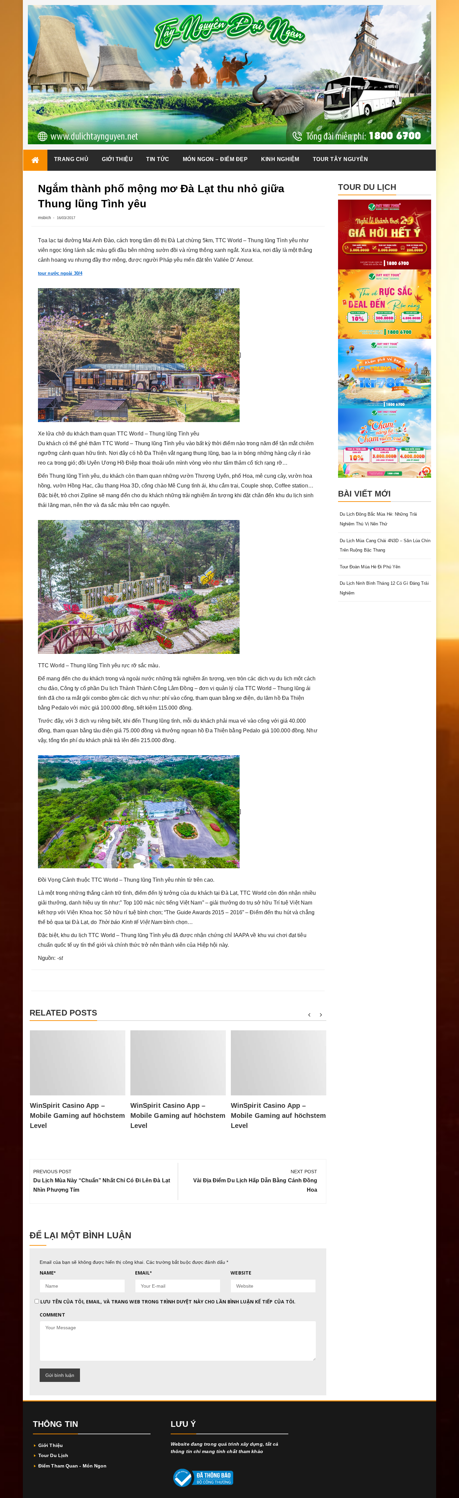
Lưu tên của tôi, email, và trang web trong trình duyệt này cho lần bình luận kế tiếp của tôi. (167, 1301)
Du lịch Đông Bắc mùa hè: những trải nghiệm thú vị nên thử (378, 519)
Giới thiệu (117, 159)
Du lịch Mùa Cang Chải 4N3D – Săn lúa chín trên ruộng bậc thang (385, 545)
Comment (52, 1314)
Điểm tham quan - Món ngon (72, 1465)
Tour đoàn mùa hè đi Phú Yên (370, 566)
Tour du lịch (53, 1455)
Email (143, 1273)
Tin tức (157, 159)
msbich (44, 217)
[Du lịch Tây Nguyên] (35, 160)
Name (48, 1273)
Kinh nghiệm (280, 159)
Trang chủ (71, 159)
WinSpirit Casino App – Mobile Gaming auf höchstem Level (77, 1115)
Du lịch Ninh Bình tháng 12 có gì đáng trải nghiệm (384, 588)
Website (241, 1273)
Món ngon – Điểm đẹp (215, 159)
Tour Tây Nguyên (340, 159)
